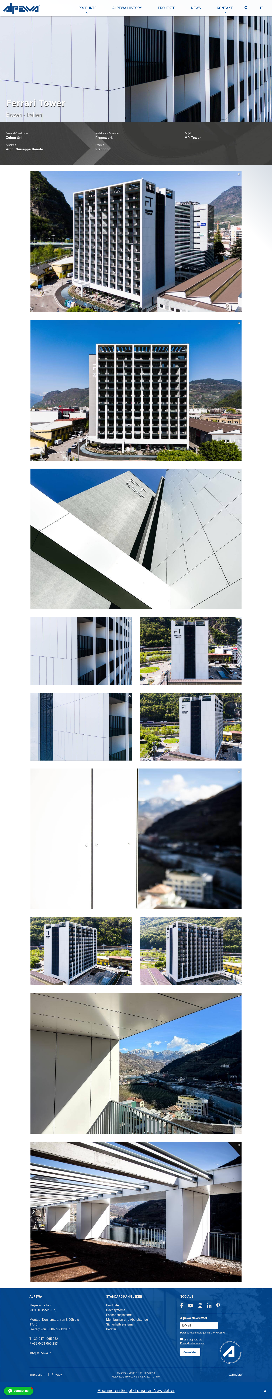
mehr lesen (219, 1332)
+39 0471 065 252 (45, 1339)
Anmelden (190, 1352)
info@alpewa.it (40, 1353)
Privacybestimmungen (192, 1343)
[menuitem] (87, 8)
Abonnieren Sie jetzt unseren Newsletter (136, 1390)
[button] (18, 1391)
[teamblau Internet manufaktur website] (236, 1373)
